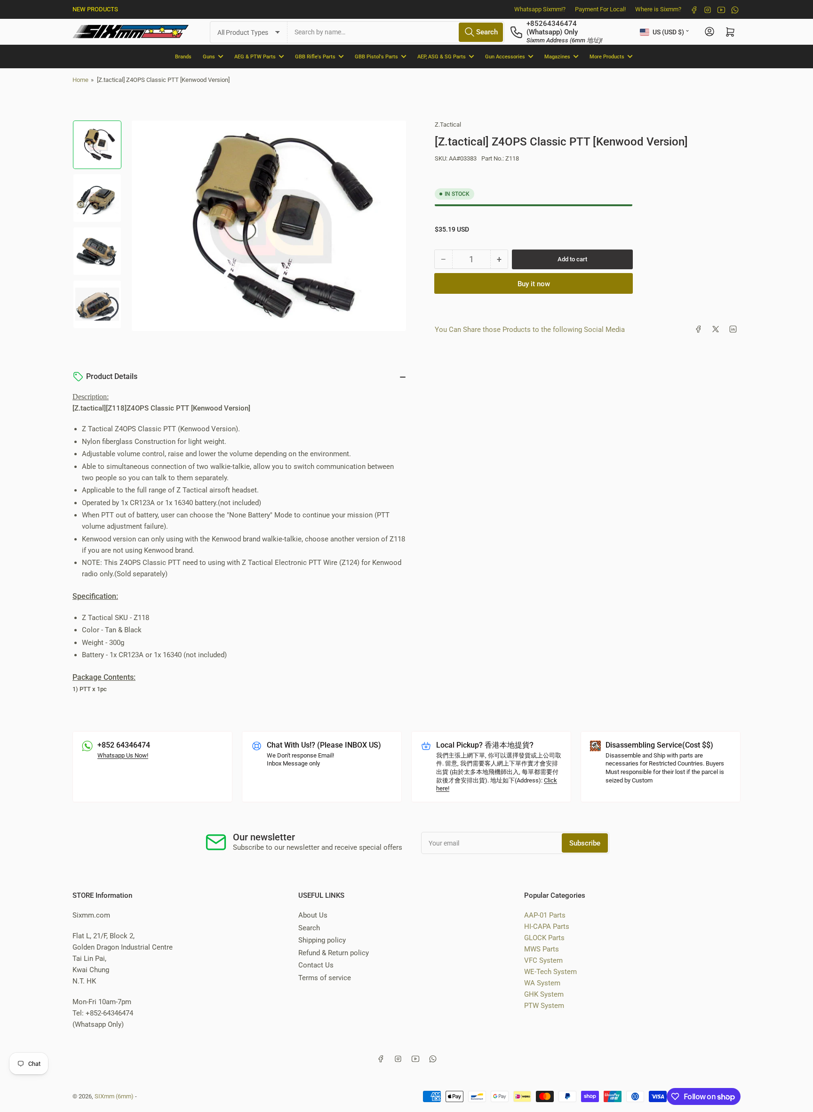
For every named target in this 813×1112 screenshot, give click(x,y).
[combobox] (395, 32)
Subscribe (584, 843)
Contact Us (316, 965)
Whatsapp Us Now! (122, 755)
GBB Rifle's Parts (315, 56)
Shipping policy (322, 940)
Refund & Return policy (333, 953)
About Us (312, 915)
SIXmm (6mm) (114, 1096)
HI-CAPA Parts (546, 926)
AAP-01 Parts (545, 915)
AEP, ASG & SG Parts (441, 56)
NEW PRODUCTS (95, 9)
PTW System (544, 1005)
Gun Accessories (505, 56)
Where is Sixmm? (658, 9)
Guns (209, 56)
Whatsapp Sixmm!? (540, 9)
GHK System (544, 994)
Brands (183, 56)
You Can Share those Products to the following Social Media (530, 329)
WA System (542, 983)
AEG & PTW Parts (255, 56)
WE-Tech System (550, 971)
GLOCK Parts (544, 938)
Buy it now (534, 283)
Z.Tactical (448, 124)
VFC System (543, 960)
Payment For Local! (600, 9)
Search (309, 928)
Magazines (557, 56)
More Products (607, 56)
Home (80, 79)
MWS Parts (541, 949)
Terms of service (324, 978)
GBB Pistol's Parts (376, 56)
